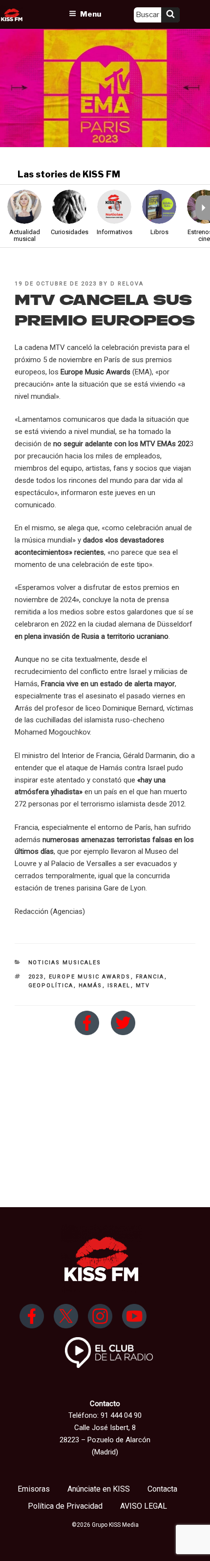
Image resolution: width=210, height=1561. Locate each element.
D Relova (127, 284)
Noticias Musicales (65, 962)
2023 (36, 977)
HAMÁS (91, 985)
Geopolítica (51, 985)
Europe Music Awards (90, 977)
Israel (119, 985)
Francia (150, 977)
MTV (143, 985)
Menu (90, 14)
